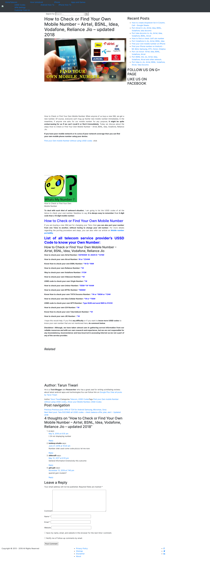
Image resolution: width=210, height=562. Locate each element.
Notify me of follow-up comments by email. (64, 538)
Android (39, 2)
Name (47, 516)
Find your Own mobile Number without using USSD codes (68, 141)
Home (7, 2)
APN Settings (20, 7)
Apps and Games (78, 2)
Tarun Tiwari (55, 399)
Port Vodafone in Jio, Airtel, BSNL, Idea (148, 41)
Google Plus (105, 392)
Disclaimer (80, 554)
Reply (51, 440)
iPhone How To (65, 5)
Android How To (47, 5)
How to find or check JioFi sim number (148, 38)
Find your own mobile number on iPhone (148, 44)
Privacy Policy (82, 548)
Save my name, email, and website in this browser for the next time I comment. (79, 533)
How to (33, 2)
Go (86, 14)
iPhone (57, 2)
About (78, 556)
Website (47, 528)
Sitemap (79, 551)
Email (47, 522)
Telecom (13, 2)
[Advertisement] (84, 99)
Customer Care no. (22, 10)
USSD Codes (20, 5)
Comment (48, 511)
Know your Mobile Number (79, 402)
